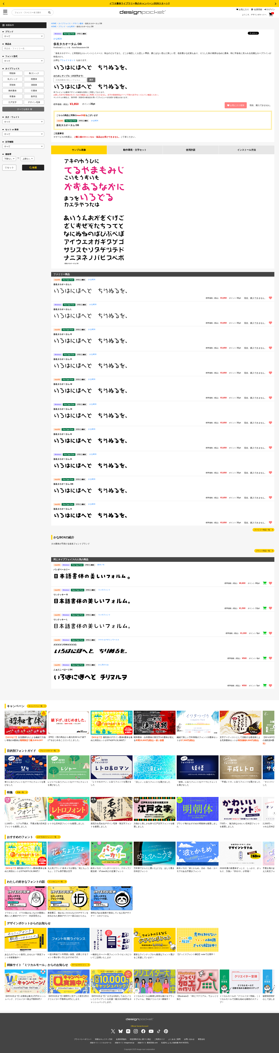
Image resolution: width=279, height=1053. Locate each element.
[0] (271, 15)
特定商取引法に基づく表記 (140, 1039)
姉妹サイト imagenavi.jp (124, 1043)
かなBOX (71, 26)
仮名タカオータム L (62, 284)
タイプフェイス (64, 23)
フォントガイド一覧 (48, 751)
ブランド (9, 31)
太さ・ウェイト (12, 117)
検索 (34, 167)
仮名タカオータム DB (67, 125)
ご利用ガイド (159, 1039)
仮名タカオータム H (62, 509)
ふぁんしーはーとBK (63, 669)
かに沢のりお (103, 665)
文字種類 (9, 142)
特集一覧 (20, 792)
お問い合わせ (189, 1039)
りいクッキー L (60, 619)
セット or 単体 (12, 129)
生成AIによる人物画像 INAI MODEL (175, 1043)
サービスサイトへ (79, 965)
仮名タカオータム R (62, 334)
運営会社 (201, 1039)
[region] (162, 86)
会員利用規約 (121, 1039)
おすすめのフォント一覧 (46, 837)
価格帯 (8, 154)
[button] (3, 3)
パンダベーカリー (61, 569)
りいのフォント (104, 590)
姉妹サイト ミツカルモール (100, 1043)
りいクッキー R (60, 594)
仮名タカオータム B (62, 434)
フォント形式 (11, 56)
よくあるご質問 (174, 1039)
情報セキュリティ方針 (103, 1039)
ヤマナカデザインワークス (108, 640)
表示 (91, 80)
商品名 (8, 44)
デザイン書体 (78, 23)
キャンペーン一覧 (35, 706)
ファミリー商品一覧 (262, 530)
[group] (25, 726)
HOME (53, 23)
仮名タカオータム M (62, 384)
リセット (9, 167)
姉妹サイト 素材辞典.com (148, 1043)
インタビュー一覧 (56, 882)
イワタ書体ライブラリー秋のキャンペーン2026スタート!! (139, 3)
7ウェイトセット (68, 60)
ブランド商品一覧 (263, 551)
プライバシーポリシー (83, 1039)
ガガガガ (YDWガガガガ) (64, 644)
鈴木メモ (101, 565)
